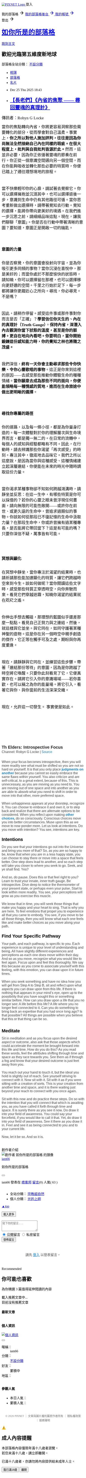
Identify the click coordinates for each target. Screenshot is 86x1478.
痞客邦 (27, 1182)
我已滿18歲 (10, 1469)
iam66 (6, 1159)
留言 (35, 1182)
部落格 (15, 77)
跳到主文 (8, 44)
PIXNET (19, 1416)
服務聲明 (44, 1420)
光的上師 (34, 1199)
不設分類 (36, 64)
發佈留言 (8, 1239)
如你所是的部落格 (28, 32)
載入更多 (8, 1214)
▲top (5, 1206)
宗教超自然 (36, 1194)
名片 (13, 82)
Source (47, 752)
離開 (24, 1469)
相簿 (13, 72)
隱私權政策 (74, 1416)
